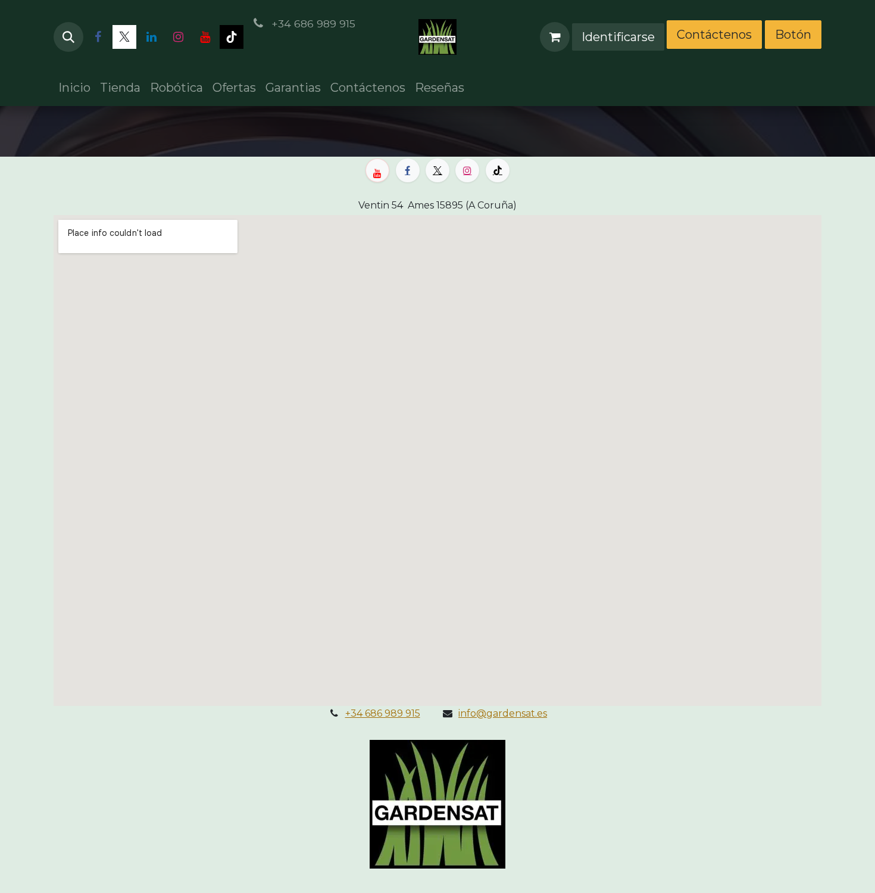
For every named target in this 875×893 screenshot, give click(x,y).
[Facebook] (98, 37)
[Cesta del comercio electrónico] (555, 37)
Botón (793, 34)
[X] (124, 37)
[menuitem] (74, 87)
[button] (68, 37)
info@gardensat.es (502, 713)
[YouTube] (205, 37)
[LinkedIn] (151, 37)
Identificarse (618, 37)
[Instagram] (178, 37)
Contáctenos (714, 34)
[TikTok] (231, 37)
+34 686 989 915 (382, 713)
